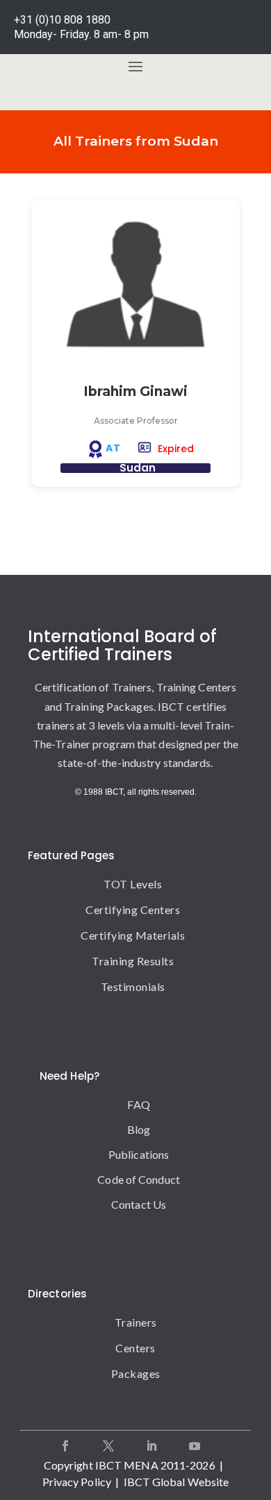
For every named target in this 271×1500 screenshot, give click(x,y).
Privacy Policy (76, 1481)
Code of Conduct (138, 1179)
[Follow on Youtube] (194, 1446)
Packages (136, 1373)
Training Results (133, 960)
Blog (138, 1129)
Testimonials (133, 986)
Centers (135, 1347)
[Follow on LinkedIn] (151, 1446)
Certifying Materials (133, 935)
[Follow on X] (108, 1446)
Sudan (138, 467)
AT (113, 448)
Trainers (136, 1322)
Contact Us (138, 1204)
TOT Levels (133, 883)
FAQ (138, 1104)
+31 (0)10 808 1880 (62, 19)
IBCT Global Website (176, 1481)
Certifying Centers (132, 909)
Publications (138, 1154)
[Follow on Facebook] (65, 1446)
